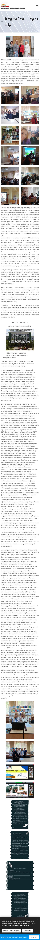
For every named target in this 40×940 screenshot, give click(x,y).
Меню (37, 5)
